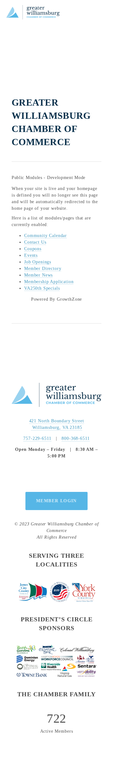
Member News (38, 275)
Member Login (56, 500)
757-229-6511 (37, 438)
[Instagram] (56, 475)
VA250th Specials (42, 288)
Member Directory (42, 268)
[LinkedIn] (71, 475)
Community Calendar (45, 235)
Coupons (32, 248)
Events (31, 255)
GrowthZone (69, 299)
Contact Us (35, 242)
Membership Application (48, 281)
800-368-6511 (75, 438)
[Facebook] (42, 475)
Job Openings (37, 262)
